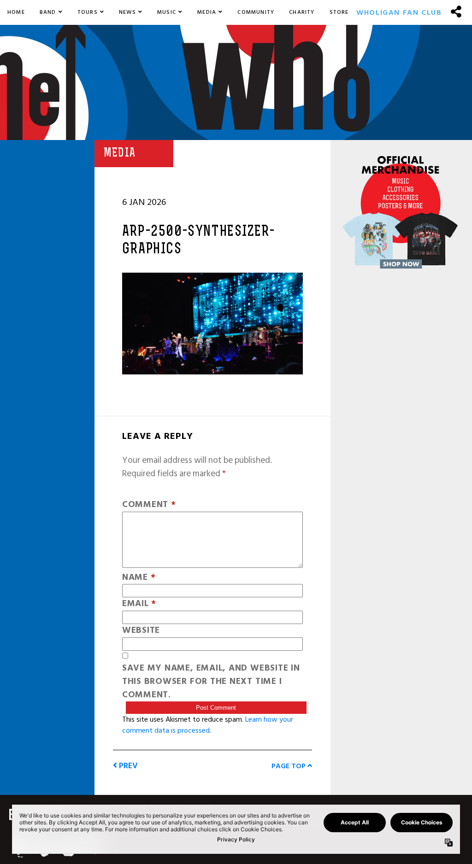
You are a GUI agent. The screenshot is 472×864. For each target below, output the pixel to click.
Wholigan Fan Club (399, 12)
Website (141, 630)
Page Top (289, 765)
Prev (127, 765)
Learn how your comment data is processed (207, 724)
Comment (149, 505)
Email (139, 604)
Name (139, 577)
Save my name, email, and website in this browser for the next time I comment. (211, 681)
